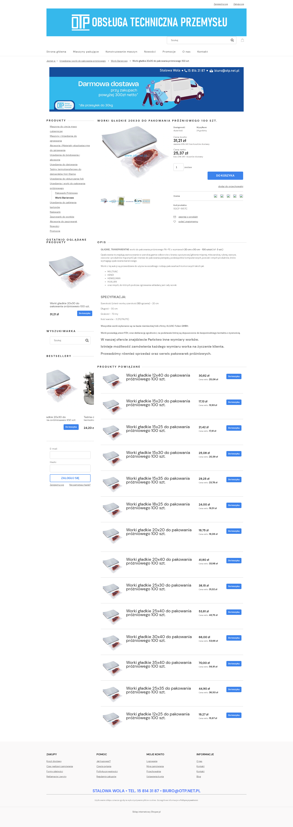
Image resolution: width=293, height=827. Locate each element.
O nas (199, 761)
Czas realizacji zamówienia (59, 766)
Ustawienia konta (155, 776)
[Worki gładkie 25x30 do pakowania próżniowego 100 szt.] (112, 592)
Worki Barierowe (64, 197)
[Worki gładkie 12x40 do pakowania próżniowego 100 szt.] (112, 383)
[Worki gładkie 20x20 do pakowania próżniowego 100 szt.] (112, 537)
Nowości (54, 226)
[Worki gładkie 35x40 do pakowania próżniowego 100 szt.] (112, 670)
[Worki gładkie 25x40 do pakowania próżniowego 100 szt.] (112, 618)
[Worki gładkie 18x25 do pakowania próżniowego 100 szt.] (112, 511)
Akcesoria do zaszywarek (63, 221)
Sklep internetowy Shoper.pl (146, 811)
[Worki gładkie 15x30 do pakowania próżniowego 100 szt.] (112, 460)
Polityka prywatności (107, 771)
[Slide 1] (146, 89)
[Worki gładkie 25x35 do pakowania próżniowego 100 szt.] (112, 696)
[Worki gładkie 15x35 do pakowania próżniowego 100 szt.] (112, 486)
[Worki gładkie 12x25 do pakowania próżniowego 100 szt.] (112, 721)
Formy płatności (54, 771)
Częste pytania (103, 766)
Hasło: (53, 462)
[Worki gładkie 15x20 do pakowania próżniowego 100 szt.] (112, 408)
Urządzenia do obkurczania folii (67, 178)
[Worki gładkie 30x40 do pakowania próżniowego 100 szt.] (112, 644)
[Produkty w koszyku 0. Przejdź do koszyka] (243, 39)
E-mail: (53, 448)
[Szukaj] (232, 40)
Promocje (55, 230)
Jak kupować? (103, 761)
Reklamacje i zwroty (56, 776)
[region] (146, 89)
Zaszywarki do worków (62, 216)
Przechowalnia (153, 771)
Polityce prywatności (189, 800)
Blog (199, 776)
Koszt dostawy (54, 761)
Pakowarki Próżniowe (66, 192)
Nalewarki (55, 211)
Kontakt (200, 766)
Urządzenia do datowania (63, 164)
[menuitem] (59, 51)
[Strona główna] (146, 22)
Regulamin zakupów (106, 776)
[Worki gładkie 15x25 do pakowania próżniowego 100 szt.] (112, 434)
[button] (185, 216)
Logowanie (151, 761)
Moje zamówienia (155, 766)
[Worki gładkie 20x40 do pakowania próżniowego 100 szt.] (112, 567)
